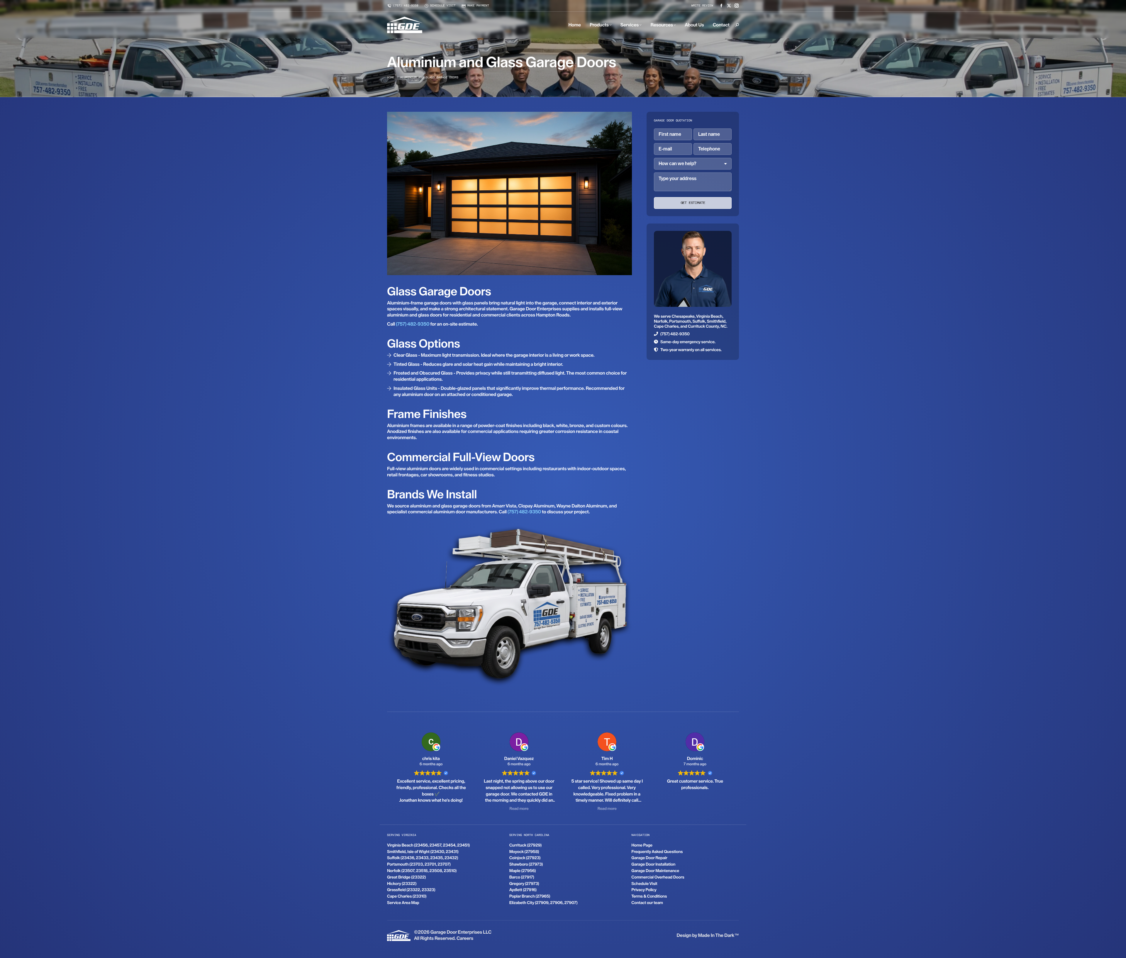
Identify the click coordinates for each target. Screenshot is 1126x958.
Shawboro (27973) (526, 864)
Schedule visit (443, 5)
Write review (702, 5)
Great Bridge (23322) (406, 877)
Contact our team (647, 903)
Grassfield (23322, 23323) (411, 890)
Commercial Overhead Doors (657, 877)
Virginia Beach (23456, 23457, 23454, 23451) (428, 845)
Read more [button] (430, 808)
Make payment (478, 5)
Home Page (641, 845)
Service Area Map (403, 903)
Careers (465, 938)
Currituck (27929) (525, 845)
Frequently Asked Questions (657, 851)
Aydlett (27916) (523, 890)
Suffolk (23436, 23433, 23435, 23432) (422, 858)
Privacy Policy (644, 890)
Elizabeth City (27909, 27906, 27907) (543, 903)
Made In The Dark (716, 935)
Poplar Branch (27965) (529, 896)
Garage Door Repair (649, 858)
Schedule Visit (644, 883)
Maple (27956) (522, 871)
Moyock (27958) (524, 851)
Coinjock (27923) (525, 858)
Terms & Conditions (649, 896)
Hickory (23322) (401, 883)
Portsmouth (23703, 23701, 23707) (419, 864)
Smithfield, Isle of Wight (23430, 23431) (423, 851)
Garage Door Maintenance (655, 871)
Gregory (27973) (524, 883)
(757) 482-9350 (405, 5)
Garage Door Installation (653, 864)
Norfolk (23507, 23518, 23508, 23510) (422, 871)
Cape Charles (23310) (406, 896)
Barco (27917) (521, 877)
